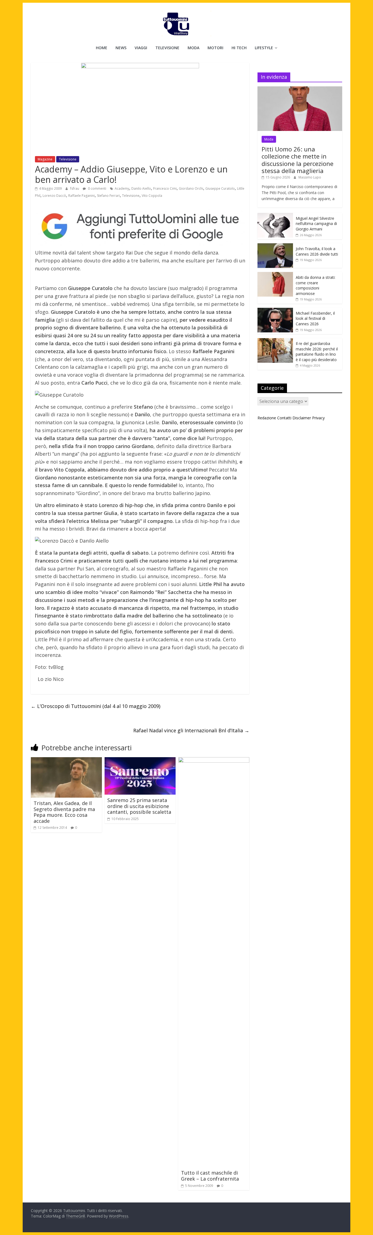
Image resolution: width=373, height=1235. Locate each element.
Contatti (284, 417)
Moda (193, 47)
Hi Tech (239, 47)
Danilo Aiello (141, 188)
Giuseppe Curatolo (220, 188)
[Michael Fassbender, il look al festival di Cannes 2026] (275, 310)
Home (101, 47)
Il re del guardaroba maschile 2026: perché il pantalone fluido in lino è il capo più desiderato (317, 351)
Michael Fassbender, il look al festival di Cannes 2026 (315, 318)
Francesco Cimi (165, 188)
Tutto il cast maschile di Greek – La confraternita (210, 1175)
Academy (122, 188)
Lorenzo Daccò (54, 195)
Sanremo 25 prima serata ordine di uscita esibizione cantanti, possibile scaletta (139, 806)
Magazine (45, 159)
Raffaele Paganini (81, 195)
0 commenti (96, 188)
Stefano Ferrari (108, 195)
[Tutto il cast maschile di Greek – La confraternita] (213, 760)
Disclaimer (301, 417)
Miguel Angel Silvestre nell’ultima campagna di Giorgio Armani (316, 224)
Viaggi (141, 47)
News (121, 47)
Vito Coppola (152, 195)
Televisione (167, 47)
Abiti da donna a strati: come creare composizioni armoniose (315, 285)
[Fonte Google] (140, 226)
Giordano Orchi (191, 188)
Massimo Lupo (309, 177)
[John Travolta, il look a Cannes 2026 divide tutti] (275, 246)
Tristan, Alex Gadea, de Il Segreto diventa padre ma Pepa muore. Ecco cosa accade (64, 812)
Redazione (266, 417)
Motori (215, 47)
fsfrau (75, 188)
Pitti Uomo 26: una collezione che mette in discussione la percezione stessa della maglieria (297, 160)
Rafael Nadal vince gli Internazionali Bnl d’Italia (191, 730)
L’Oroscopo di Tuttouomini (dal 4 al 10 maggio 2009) (95, 706)
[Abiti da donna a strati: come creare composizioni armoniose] (275, 274)
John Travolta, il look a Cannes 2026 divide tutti (317, 251)
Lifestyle (264, 47)
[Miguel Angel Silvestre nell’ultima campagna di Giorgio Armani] (275, 215)
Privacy (318, 417)
